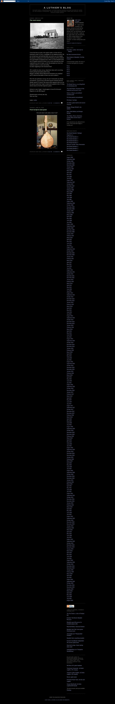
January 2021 (70, 480)
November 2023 (70, 545)
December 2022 (70, 524)
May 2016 (69, 379)
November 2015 (70, 367)
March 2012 (69, 283)
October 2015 (70, 365)
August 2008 (70, 201)
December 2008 (70, 209)
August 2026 (70, 600)
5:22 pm (50, 151)
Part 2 (68, 68)
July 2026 (69, 598)
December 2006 (70, 165)
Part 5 (68, 73)
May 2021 (69, 487)
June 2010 (69, 243)
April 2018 (69, 419)
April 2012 (69, 285)
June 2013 (69, 312)
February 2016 (70, 373)
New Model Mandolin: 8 (72, 137)
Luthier (35, 100)
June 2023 (69, 535)
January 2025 (70, 570)
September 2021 (71, 495)
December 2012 (70, 300)
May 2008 (69, 195)
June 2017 (69, 401)
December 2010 (70, 254)
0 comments (56, 103)
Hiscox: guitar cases (72, 677)
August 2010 (70, 247)
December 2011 (70, 277)
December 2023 (70, 547)
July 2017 (69, 403)
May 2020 (69, 464)
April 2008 (69, 193)
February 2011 (70, 258)
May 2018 (69, 421)
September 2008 (71, 203)
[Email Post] (61, 103)
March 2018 (69, 417)
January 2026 (70, 589)
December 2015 (70, 369)
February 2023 (70, 528)
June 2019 (69, 444)
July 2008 (69, 199)
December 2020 (70, 478)
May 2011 (69, 264)
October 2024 (70, 564)
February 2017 (70, 394)
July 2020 (69, 468)
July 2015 (69, 359)
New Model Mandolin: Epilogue (74, 133)
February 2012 (70, 281)
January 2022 (70, 503)
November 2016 (70, 390)
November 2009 (70, 230)
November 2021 (70, 499)
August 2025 (70, 579)
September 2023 (71, 541)
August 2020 (70, 470)
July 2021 (69, 491)
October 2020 (70, 474)
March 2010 (69, 237)
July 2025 (69, 577)
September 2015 (71, 363)
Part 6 (68, 75)
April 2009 (69, 216)
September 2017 (71, 407)
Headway (69, 690)
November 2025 (70, 585)
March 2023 (69, 529)
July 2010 (69, 245)
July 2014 (69, 337)
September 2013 (71, 317)
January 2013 (70, 302)
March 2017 (69, 396)
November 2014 (70, 344)
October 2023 (70, 543)
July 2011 (69, 268)
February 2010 (70, 235)
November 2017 (70, 411)
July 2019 (69, 445)
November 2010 (70, 253)
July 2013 (69, 314)
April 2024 (69, 552)
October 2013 (70, 319)
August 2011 (70, 270)
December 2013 (70, 323)
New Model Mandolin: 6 (72, 140)
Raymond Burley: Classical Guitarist (75, 626)
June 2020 (69, 466)
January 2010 (70, 233)
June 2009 (69, 220)
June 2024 (69, 556)
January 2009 (70, 210)
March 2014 (69, 329)
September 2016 (71, 386)
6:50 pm (50, 103)
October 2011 (70, 274)
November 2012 (70, 298)
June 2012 (69, 289)
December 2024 (70, 568)
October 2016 (70, 388)
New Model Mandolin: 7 (72, 138)
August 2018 (70, 426)
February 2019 (70, 436)
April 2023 (69, 531)
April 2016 (69, 377)
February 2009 (70, 212)
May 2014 (69, 333)
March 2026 (69, 591)
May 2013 (69, 310)
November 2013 (70, 321)
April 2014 (69, 331)
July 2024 (69, 558)
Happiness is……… (71, 135)
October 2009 (70, 228)
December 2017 (70, 413)
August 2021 (70, 493)
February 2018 (70, 415)
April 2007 (69, 172)
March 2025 (69, 573)
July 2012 (69, 291)
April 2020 (69, 463)
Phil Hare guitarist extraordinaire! (75, 97)
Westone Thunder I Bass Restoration (76, 144)
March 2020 (69, 461)
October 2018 (70, 430)
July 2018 (69, 424)
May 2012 (69, 287)
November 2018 (70, 432)
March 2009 (69, 214)
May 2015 (69, 356)
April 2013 (69, 308)
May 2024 (69, 554)
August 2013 (70, 315)
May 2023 (69, 533)
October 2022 (70, 520)
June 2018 (69, 422)
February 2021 (70, 482)
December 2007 (70, 186)
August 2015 (70, 361)
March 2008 (69, 191)
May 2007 (69, 174)
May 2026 (69, 594)
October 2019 (70, 451)
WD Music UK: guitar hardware (74, 665)
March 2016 (69, 375)
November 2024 (70, 566)
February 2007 (70, 168)
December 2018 (70, 434)
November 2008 (70, 207)
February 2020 (70, 459)
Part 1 (68, 66)
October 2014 (70, 342)
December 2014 (70, 346)
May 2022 (69, 510)
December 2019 (70, 455)
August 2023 (70, 539)
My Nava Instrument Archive (74, 54)
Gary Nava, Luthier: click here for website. (57, 699)
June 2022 (69, 512)
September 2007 (71, 182)
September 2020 (71, 472)
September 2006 (71, 159)
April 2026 (69, 592)
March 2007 (69, 170)
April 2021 (69, 485)
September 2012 (71, 295)
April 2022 (69, 508)
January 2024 (70, 549)
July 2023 (69, 537)
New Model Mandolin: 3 (72, 148)
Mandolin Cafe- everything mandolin (75, 638)
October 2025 (70, 583)
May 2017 (69, 400)
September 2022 (71, 518)
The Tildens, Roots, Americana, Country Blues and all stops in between (74, 117)
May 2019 (69, 442)
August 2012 (70, 293)
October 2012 (70, 296)
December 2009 (70, 231)
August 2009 (70, 224)
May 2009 (69, 218)
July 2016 (69, 382)
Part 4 (68, 71)
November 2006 (70, 163)
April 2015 (69, 354)
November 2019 (70, 453)
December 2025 (70, 587)
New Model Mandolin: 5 (72, 142)
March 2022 (69, 506)
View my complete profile (74, 43)
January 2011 (70, 256)
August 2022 (70, 516)
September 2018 (71, 428)
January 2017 (70, 392)
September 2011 (71, 272)
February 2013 (70, 304)
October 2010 (70, 251)
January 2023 (70, 526)
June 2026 (69, 596)
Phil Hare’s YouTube (72, 100)
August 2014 (70, 338)
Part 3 (68, 69)
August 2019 (70, 447)
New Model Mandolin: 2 (72, 150)
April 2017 (69, 398)
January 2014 (70, 325)
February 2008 (70, 189)
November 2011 (70, 275)
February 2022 (70, 505)
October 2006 (70, 161)
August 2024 (70, 560)
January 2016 (70, 371)
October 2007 (70, 184)
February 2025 (70, 571)
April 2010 (69, 239)
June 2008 (69, 197)
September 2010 (71, 249)
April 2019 (69, 440)
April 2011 (69, 262)
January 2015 (70, 348)
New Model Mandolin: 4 (72, 146)
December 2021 (70, 501)
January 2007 (70, 167)
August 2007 (70, 180)
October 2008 (70, 205)
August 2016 (70, 384)
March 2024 (69, 550)
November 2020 (70, 476)
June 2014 (69, 335)
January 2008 (70, 188)
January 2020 (70, 457)
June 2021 (69, 489)
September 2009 (71, 226)
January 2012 (70, 279)
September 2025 (71, 581)
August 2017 (70, 405)
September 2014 (71, 340)
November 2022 (70, 522)
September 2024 (71, 562)
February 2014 (70, 327)
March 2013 (69, 306)
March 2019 (69, 438)
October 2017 (70, 409)
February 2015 (70, 350)
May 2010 (69, 241)
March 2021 (69, 484)
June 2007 (69, 176)
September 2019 (71, 449)
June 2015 (69, 358)
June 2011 (69, 266)
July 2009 (69, 222)
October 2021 (70, 497)
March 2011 (69, 260)
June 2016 (69, 380)
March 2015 (69, 352)
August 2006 (70, 157)
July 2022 (69, 514)
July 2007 (69, 178)
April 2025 (69, 575)
